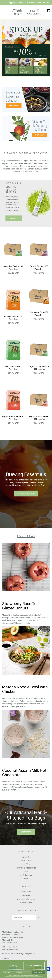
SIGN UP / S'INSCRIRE (38, 972)
